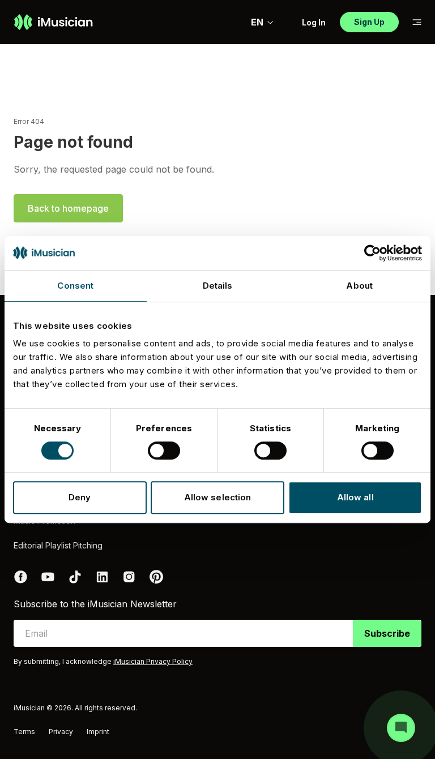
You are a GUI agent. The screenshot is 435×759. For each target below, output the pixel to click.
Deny (80, 497)
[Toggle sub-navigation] (416, 22)
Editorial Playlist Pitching (58, 545)
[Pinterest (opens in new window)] (156, 577)
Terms (24, 731)
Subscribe (387, 633)
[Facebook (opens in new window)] (20, 577)
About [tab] (359, 285)
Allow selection (217, 497)
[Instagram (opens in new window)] (129, 577)
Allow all (355, 497)
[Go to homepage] (53, 22)
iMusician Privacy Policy (153, 661)
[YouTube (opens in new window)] (47, 577)
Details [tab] (218, 285)
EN (257, 22)
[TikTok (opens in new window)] (75, 577)
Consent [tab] (75, 285)
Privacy (61, 731)
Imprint (98, 731)
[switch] (164, 450)
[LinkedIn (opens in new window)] (102, 577)
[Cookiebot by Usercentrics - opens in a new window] (372, 253)
